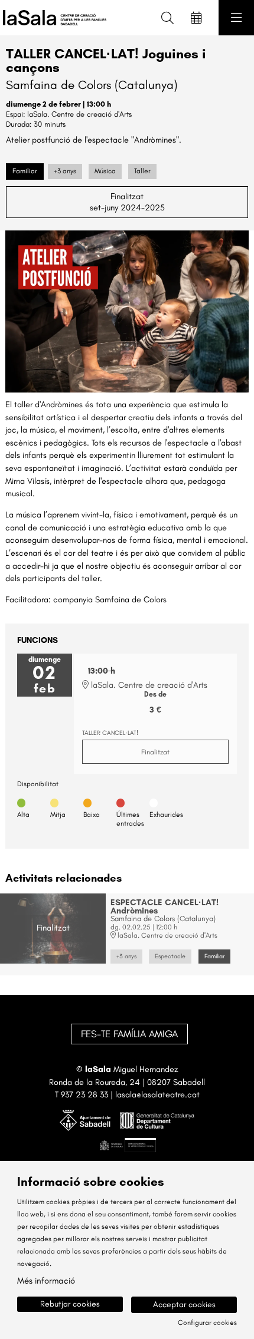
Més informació (46, 1280)
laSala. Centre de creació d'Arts (79, 114)
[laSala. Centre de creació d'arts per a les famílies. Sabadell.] (51, 18)
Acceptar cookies (184, 1305)
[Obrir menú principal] (236, 17)
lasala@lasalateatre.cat (157, 1094)
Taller (142, 171)
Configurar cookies (207, 1322)
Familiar (24, 171)
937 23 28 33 (84, 1094)
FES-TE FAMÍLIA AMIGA (129, 1034)
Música (105, 171)
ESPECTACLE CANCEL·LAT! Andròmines (164, 906)
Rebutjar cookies (70, 1304)
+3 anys (65, 171)
